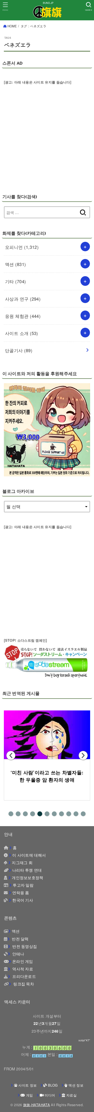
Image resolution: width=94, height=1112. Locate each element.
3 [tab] (25, 813)
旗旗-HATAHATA (36, 1104)
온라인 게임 (22, 961)
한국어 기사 (22, 900)
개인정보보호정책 (27, 877)
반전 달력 (20, 938)
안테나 (17, 953)
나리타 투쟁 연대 (27, 870)
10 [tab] (76, 813)
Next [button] (83, 755)
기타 (15, 281)
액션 (15, 264)
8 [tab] (61, 813)
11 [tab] (83, 813)
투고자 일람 (23, 885)
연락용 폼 (20, 892)
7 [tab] (54, 813)
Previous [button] (10, 755)
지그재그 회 (22, 862)
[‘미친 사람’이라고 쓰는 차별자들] (47, 734)
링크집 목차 (23, 983)
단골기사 (18, 350)
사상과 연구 (22, 299)
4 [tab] (32, 813)
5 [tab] (39, 813)
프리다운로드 (23, 976)
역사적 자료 (22, 968)
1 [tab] (10, 813)
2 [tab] (18, 813)
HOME (12, 26)
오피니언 (22, 247)
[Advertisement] (47, 133)
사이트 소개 (21, 333)
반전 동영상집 (24, 946)
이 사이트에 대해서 (29, 855)
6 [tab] (47, 813)
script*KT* (84, 1040)
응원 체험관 (22, 316)
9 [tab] (68, 813)
